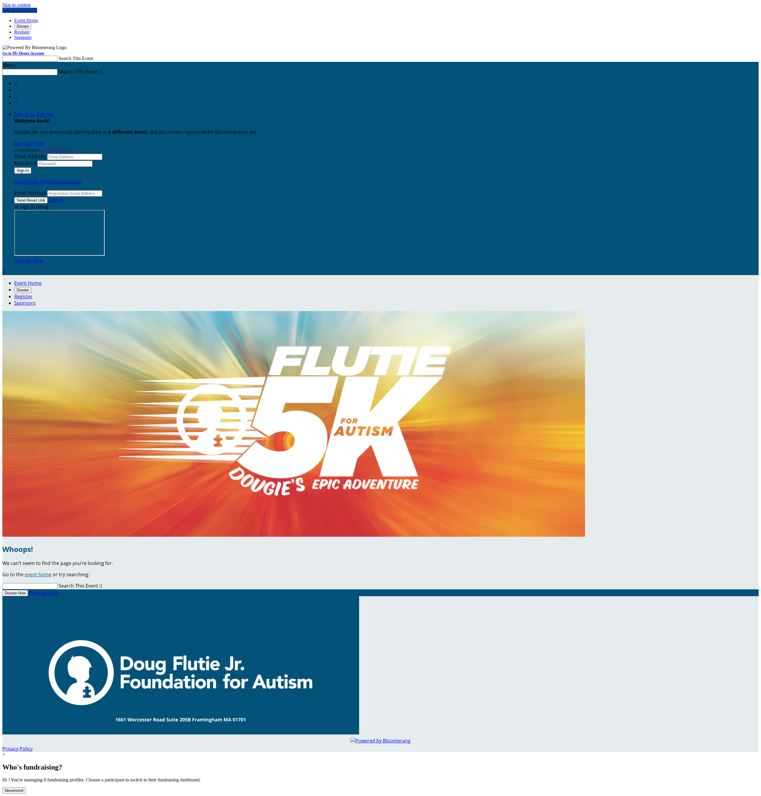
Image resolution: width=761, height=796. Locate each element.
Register (22, 31)
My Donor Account (58, 150)
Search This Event (76, 58)
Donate (23, 26)
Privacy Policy (17, 748)
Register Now (44, 592)
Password (25, 163)
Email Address (30, 156)
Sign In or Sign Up (34, 114)
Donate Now (15, 593)
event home (38, 574)
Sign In (56, 200)
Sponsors (23, 37)
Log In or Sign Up (19, 10)
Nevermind (14, 790)
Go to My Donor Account (23, 53)
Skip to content (16, 4)
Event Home (26, 20)
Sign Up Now (28, 143)
